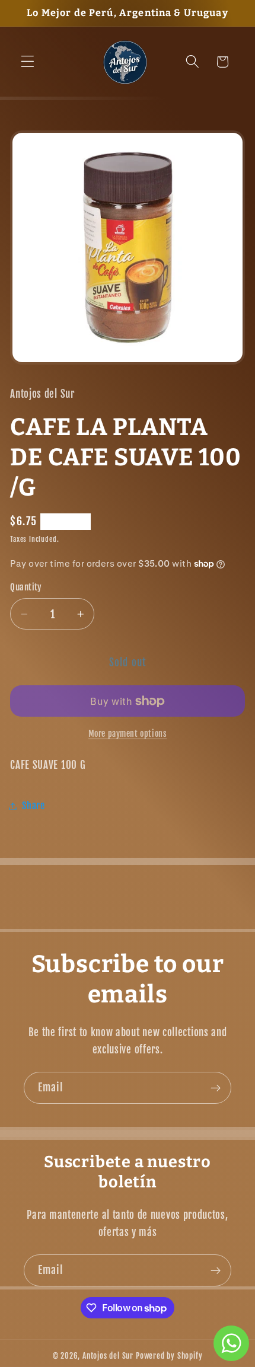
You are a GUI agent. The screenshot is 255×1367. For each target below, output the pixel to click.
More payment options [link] (127, 734)
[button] (27, 62)
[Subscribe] (215, 1088)
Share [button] (33, 806)
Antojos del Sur (107, 1355)
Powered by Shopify (169, 1355)
